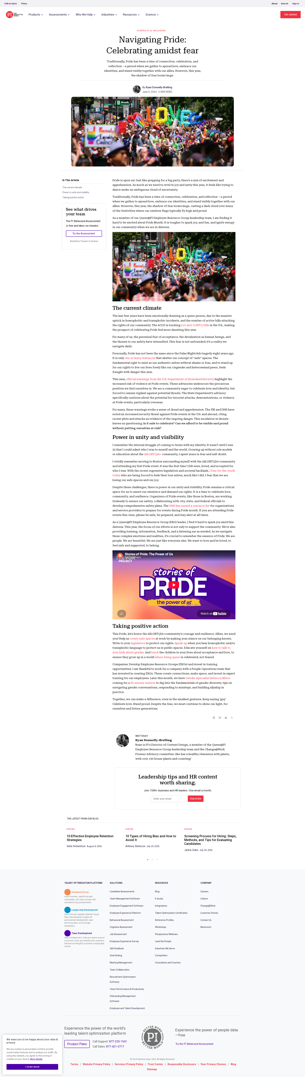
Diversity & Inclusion (151, 31)
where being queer (167, 657)
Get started (290, 14)
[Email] (225, 717)
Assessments (58, 14)
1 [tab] (147, 859)
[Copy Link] (231, 717)
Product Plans (77, 1044)
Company (205, 883)
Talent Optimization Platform (83, 883)
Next (243, 840)
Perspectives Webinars (166, 934)
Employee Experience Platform (125, 913)
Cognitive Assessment (121, 927)
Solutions (116, 883)
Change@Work (207, 906)
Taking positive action (73, 197)
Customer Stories (209, 913)
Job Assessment (118, 934)
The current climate (72, 187)
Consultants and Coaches (168, 962)
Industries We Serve (165, 948)
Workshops (160, 927)
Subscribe (195, 798)
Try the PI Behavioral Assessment (194, 1043)
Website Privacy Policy (96, 1064)
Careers (204, 891)
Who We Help (84, 14)
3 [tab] (157, 859)
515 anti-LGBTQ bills (195, 325)
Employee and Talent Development (127, 1008)
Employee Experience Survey (124, 941)
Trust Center (155, 1064)
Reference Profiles (164, 920)
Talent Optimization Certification (171, 913)
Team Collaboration (119, 969)
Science (151, 14)
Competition (161, 955)
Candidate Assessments (122, 891)
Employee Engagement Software (126, 906)
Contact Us (205, 920)
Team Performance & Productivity (127, 989)
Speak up (181, 643)
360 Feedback (117, 948)
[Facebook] (219, 717)
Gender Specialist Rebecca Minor (208, 678)
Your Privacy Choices (213, 1064)
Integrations (161, 906)
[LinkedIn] (213, 717)
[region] (32, 1054)
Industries (107, 14)
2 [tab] (152, 859)
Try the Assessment (83, 233)
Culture (204, 898)
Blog (157, 891)
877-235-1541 (118, 1041)
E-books (159, 898)
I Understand (32, 1067)
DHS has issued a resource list (189, 505)
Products (34, 14)
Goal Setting (116, 955)
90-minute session (142, 682)
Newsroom (205, 927)
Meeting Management (121, 962)
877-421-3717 (115, 1046)
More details (36, 1059)
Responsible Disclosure (182, 1064)
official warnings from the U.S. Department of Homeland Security (170, 379)
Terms (74, 1064)
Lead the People (163, 941)
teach (155, 652)
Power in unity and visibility (75, 192)
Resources (130, 14)
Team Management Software (125, 898)
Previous (62, 840)
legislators (138, 643)
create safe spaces (142, 638)
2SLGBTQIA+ (153, 454)
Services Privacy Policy (129, 1064)
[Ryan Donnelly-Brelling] (137, 89)
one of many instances (140, 358)
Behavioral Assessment (122, 920)
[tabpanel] (93, 839)
